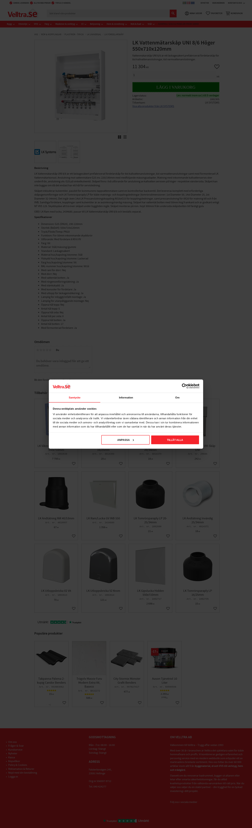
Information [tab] (126, 397)
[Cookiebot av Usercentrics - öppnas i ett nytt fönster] (184, 386)
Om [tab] (177, 397)
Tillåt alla (175, 439)
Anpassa (123, 439)
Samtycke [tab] (75, 397)
